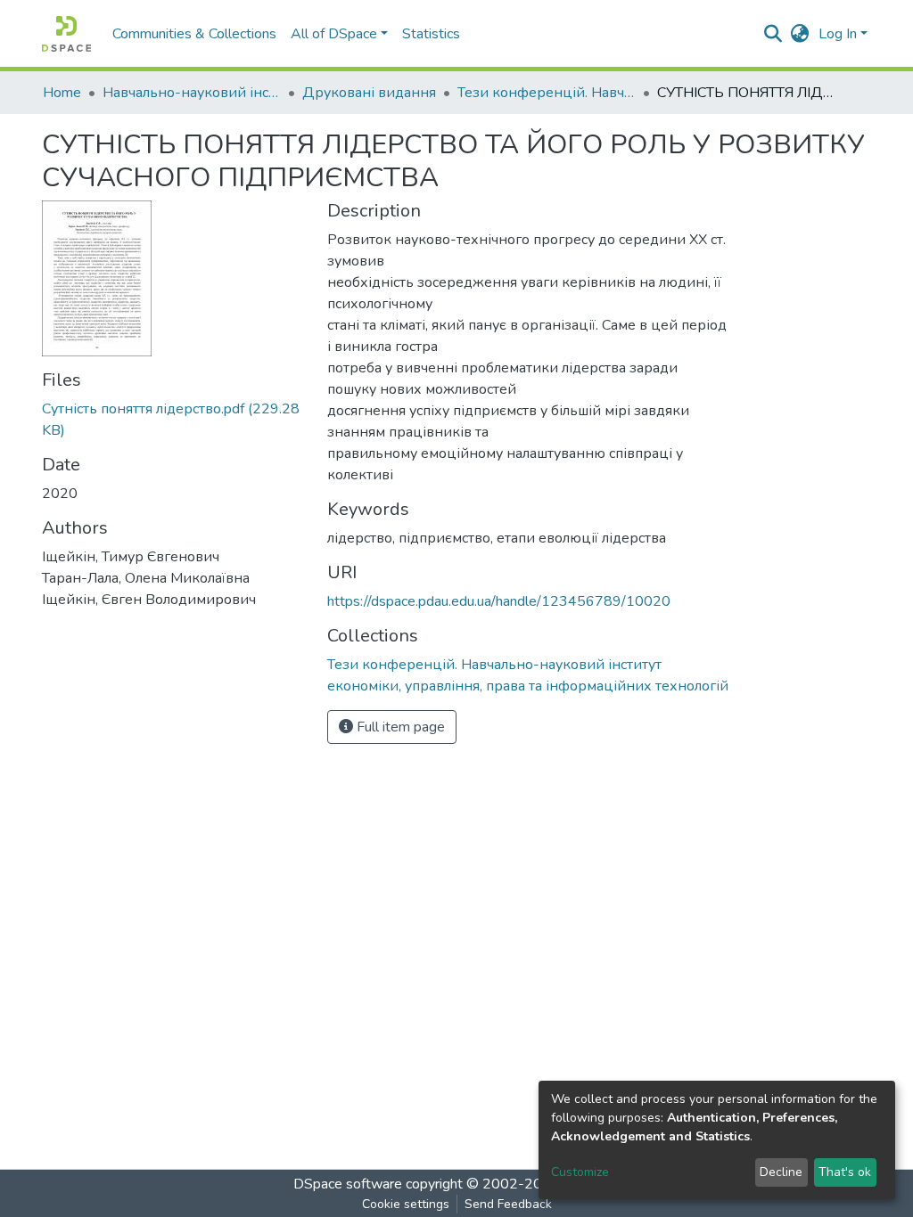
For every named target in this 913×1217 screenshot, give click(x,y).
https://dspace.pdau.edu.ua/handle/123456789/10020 (498, 601)
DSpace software (347, 1184)
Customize (580, 1172)
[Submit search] (773, 33)
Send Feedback (508, 1204)
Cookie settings (405, 1204)
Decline (781, 1172)
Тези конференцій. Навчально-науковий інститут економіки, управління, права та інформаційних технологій (546, 92)
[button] (800, 34)
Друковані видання (369, 92)
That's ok (844, 1172)
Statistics (431, 34)
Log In (837, 34)
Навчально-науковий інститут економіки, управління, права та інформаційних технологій (192, 92)
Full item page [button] (399, 727)
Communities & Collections (194, 34)
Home (62, 92)
